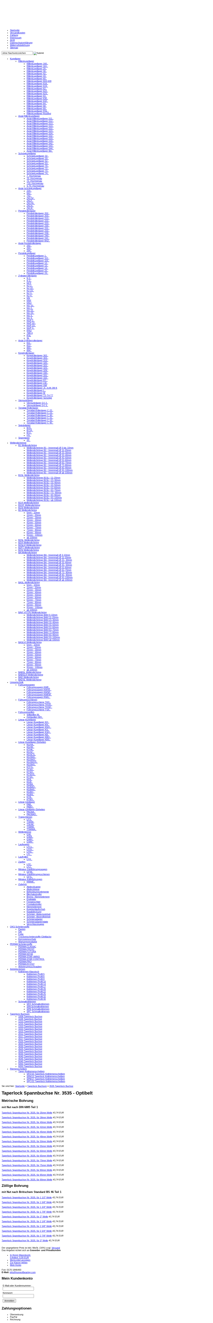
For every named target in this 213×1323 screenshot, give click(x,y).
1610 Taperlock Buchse (30, 1029)
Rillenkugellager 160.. (37, 63)
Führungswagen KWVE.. (39, 689)
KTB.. (29, 797)
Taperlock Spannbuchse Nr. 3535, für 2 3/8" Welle (27, 1226)
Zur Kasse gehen (18, 1262)
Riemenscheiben (18, 1069)
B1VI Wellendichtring (28, 502)
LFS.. (29, 819)
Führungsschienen (27, 699)
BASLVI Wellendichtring (30, 642)
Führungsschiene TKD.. (39, 702)
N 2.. (29, 278)
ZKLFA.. (31, 203)
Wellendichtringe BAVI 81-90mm (43, 635)
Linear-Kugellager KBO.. (39, 737)
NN (28, 298)
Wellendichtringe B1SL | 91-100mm (44, 497)
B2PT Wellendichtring (29, 547)
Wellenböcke (24, 832)
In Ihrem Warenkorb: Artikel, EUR (20, 1256)
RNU (29, 330)
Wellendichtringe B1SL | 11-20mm (43, 477)
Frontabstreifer (34, 904)
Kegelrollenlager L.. (36, 390)
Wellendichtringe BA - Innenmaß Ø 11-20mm (49, 557)
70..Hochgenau (34, 178)
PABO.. (30, 807)
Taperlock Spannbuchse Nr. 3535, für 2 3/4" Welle (27, 1231)
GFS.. (30, 876)
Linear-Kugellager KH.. (38, 722)
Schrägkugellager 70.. (38, 166)
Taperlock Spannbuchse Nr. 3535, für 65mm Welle (27, 1155)
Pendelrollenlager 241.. (38, 238)
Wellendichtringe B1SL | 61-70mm (44, 490)
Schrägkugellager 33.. (38, 158)
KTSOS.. (31, 774)
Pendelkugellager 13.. (37, 265)
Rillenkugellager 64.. (37, 103)
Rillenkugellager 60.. (37, 78)
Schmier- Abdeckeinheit (38, 914)
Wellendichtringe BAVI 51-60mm (43, 627)
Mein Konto (15, 1265)
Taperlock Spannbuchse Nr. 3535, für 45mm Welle (27, 1132)
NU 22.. (30, 310)
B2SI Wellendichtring (28, 550)
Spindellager (24, 425)
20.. (28, 440)
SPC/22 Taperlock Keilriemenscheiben (46, 1081)
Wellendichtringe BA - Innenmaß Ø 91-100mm (50, 577)
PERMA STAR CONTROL (31, 959)
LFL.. (29, 854)
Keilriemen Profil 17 (36, 986)
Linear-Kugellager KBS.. (39, 739)
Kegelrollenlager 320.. (37, 363)
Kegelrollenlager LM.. (37, 383)
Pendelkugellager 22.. (37, 270)
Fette (21, 934)
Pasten (21, 929)
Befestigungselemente (38, 891)
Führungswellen (26, 712)
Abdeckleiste (33, 889)
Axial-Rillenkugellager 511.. (40, 118)
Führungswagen (26, 684)
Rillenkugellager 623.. (37, 93)
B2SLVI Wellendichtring (29, 545)
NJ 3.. (30, 293)
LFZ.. (29, 867)
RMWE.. (31, 881)
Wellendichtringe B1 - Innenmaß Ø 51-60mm (49, 460)
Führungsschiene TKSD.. (39, 707)
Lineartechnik (17, 682)
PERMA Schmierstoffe (21, 944)
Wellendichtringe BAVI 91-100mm (43, 637)
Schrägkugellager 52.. (38, 161)
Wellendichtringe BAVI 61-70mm (43, 630)
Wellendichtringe (18, 442)
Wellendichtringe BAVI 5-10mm (42, 615)
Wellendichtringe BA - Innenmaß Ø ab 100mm (49, 580)
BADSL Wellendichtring (29, 679)
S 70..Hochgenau (35, 186)
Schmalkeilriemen (27, 1001)
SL (28, 338)
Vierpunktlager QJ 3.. (37, 405)
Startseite (15, 30)
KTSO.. (30, 772)
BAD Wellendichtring (28, 677)
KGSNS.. (31, 764)
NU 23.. (30, 313)
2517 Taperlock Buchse (30, 1039)
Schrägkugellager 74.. (38, 173)
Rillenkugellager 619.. (37, 86)
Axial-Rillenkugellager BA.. (40, 151)
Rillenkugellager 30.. (37, 71)
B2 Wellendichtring (27, 510)
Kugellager (15, 58)
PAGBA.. (31, 812)
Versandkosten (17, 32)
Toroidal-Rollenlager (28, 408)
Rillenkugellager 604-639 (39, 81)
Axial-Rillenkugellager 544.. (40, 148)
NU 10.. (30, 305)
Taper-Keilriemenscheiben (31, 1071)
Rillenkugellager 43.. (37, 76)
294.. (29, 250)
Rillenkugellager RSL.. (38, 111)
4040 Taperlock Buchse (30, 1056)
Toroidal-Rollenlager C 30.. (40, 415)
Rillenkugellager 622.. (37, 91)
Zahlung (14, 35)
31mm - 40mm (34, 520)
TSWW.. (31, 827)
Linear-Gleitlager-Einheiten (31, 809)
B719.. (30, 430)
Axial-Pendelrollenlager (29, 243)
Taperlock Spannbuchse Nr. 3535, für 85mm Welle (27, 1175)
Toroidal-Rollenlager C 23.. (40, 413)
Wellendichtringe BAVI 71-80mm (43, 632)
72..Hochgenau (34, 181)
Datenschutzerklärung (21, 42)
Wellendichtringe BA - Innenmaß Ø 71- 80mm (49, 572)
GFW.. (30, 871)
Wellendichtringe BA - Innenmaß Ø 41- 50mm (49, 565)
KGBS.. (30, 794)
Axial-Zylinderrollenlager (30, 340)
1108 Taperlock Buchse (30, 1019)
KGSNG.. (31, 757)
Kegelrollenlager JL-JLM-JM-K (42, 388)
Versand (56, 1248)
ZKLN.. (30, 206)
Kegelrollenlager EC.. (37, 380)
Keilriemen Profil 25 (36, 994)
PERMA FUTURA (27, 951)
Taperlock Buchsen (20, 1014)
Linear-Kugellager (27, 719)
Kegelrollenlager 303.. (37, 358)
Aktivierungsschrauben (30, 966)
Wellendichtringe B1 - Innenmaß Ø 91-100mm (50, 470)
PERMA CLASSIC (27, 946)
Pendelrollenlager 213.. (38, 218)
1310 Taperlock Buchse (30, 1026)
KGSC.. (30, 752)
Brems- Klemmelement (38, 896)
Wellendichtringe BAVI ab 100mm (43, 640)
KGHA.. (30, 744)
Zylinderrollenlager (27, 275)
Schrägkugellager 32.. (38, 156)
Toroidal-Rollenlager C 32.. (40, 420)
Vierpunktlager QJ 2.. (37, 403)
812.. (29, 345)
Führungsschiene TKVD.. (39, 704)
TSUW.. (30, 824)
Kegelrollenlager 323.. (37, 368)
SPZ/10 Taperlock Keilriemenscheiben (46, 1074)
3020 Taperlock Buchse (30, 1044)
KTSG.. (30, 769)
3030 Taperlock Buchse (30, 1046)
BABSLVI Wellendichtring (30, 674)
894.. (29, 350)
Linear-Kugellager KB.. (38, 734)
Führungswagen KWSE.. (39, 692)
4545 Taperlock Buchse (30, 1059)
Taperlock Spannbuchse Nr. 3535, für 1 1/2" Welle (27, 1197)
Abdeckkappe (34, 886)
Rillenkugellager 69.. (37, 108)
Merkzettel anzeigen (20, 1260)
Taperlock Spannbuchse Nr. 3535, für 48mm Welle (27, 1136)
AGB (12, 40)
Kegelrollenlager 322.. (37, 365)
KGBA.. (30, 784)
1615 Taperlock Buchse (30, 1031)
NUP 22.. (31, 323)
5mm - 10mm (33, 512)
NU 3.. (30, 315)
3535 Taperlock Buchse (30, 1051)
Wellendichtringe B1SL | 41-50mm (44, 485)
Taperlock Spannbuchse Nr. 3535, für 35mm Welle (27, 1112)
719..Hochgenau (35, 183)
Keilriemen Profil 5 (36, 974)
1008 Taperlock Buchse (30, 1016)
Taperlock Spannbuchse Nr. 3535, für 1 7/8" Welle (27, 1212)
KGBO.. (31, 792)
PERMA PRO (25, 961)
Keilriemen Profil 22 (36, 991)
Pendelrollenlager (27, 211)
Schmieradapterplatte (37, 921)
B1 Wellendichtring (27, 445)
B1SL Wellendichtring (29, 475)
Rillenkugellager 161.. (37, 66)
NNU (29, 303)
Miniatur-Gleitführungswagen (32, 869)
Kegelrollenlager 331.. (37, 375)
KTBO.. (30, 799)
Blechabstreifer (34, 894)
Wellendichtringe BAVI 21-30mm (43, 620)
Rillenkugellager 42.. (37, 73)
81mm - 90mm (34, 532)
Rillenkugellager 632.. (37, 101)
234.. (29, 191)
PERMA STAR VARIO (29, 956)
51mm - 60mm (34, 525)
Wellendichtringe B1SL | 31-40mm (44, 482)
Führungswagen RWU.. (38, 697)
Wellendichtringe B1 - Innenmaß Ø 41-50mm (49, 457)
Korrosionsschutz (27, 939)
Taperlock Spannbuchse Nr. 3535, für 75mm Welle (27, 1165)
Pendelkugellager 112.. (38, 258)
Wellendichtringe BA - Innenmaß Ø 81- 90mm (49, 575)
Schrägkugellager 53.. (38, 163)
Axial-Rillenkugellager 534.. (40, 141)
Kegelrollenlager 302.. (37, 355)
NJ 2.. (30, 285)
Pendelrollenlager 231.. (38, 228)
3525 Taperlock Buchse (30, 1049)
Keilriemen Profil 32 (36, 996)
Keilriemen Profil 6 (36, 976)
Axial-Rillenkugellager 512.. (40, 121)
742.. (29, 196)
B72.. (29, 433)
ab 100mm (32, 537)
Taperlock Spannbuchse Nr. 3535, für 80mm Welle (27, 1170)
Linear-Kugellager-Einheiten (32, 742)
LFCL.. (30, 847)
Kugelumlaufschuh (36, 909)
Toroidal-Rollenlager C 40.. (40, 423)
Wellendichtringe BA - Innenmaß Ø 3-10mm (48, 555)
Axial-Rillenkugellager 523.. (40, 131)
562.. (29, 193)
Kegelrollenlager (26, 353)
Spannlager (24, 437)
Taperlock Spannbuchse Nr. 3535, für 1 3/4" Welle (27, 1207)
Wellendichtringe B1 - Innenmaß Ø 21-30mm (49, 452)
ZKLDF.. (31, 198)
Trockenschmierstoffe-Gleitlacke (34, 936)
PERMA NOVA (25, 954)
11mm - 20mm (34, 515)
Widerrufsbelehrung (20, 45)
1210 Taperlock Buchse (30, 1021)
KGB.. (30, 782)
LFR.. (29, 859)
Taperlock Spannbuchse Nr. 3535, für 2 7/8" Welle (27, 1235)
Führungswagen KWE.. (38, 687)
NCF (29, 283)
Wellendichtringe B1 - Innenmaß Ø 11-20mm (49, 450)
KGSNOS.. (32, 762)
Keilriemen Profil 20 (36, 989)
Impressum (15, 37)
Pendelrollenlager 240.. (38, 235)
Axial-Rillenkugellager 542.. (40, 143)
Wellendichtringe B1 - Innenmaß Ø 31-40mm (49, 455)
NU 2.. (30, 308)
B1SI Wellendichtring (28, 507)
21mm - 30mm (34, 517)
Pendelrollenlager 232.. (38, 230)
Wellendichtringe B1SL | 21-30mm (44, 480)
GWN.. (30, 842)
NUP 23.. (31, 325)
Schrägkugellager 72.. (38, 168)
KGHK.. (30, 747)
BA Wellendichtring (27, 552)
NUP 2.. (31, 320)
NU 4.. (30, 318)
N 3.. (29, 280)
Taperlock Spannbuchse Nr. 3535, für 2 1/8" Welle (27, 1221)
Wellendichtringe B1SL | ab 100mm (44, 500)
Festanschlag (33, 901)
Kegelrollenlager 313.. (37, 360)
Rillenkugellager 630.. (37, 98)
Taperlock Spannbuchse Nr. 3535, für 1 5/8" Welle (27, 1202)
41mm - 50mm (34, 522)
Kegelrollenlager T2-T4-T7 (40, 395)
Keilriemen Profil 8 (36, 979)
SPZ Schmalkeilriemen (38, 1004)
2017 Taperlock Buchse (30, 1036)
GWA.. (30, 837)
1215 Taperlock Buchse (30, 1024)
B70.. (29, 428)
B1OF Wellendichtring (29, 505)
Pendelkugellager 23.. (37, 273)
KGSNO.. (31, 759)
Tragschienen (25, 817)
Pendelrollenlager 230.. (38, 225)
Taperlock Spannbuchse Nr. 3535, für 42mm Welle (27, 1127)
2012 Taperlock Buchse (30, 1034)
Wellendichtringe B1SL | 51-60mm (44, 487)
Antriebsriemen (17, 969)
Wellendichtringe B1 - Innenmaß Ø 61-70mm (49, 462)
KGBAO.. (31, 787)
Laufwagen (23, 844)
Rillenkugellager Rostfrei (39, 113)
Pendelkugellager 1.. (37, 255)
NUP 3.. (31, 328)
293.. (29, 248)
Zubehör (22, 884)
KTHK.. (30, 749)
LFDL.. (30, 849)
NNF (29, 300)
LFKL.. (30, 852)
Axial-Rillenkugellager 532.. (40, 136)
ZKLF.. (30, 201)
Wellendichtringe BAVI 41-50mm (43, 625)
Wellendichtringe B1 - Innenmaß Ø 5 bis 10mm (50, 447)
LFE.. (29, 864)
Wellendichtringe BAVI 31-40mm (43, 622)
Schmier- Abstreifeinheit (38, 916)
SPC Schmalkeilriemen (38, 1011)
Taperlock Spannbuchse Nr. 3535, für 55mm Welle (27, 1146)
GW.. (29, 834)
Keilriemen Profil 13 (36, 984)
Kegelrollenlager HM (37, 385)
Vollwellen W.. (33, 714)
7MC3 (30, 333)
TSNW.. (30, 822)
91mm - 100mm (34, 535)
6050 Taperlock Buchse (30, 1066)
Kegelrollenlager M (36, 393)
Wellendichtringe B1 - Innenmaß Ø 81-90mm (49, 467)
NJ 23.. (30, 290)
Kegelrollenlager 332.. (37, 378)
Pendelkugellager (27, 253)
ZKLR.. (30, 208)
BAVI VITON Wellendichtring (32, 612)
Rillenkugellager (26, 61)
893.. (29, 348)
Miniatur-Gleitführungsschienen (34, 874)
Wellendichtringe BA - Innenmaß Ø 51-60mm (49, 567)
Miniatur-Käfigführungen (30, 879)
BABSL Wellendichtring (29, 672)
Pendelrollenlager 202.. (38, 213)
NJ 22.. (30, 288)
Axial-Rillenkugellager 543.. (40, 146)
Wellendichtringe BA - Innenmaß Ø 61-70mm (49, 570)
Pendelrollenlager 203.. (38, 216)
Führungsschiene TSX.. (39, 709)
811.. (29, 343)
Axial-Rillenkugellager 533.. (40, 138)
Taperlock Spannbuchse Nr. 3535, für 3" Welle (25, 1240)
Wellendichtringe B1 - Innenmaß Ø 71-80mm (49, 465)
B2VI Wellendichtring (28, 542)
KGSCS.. (31, 754)
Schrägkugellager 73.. (38, 171)
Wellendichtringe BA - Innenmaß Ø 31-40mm (49, 562)
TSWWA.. (31, 829)
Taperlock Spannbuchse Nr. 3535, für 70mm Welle (27, 1160)
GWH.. (30, 839)
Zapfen (21, 862)
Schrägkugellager (27, 153)
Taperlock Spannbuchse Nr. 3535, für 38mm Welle (27, 1117)
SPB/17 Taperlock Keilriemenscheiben (46, 1079)
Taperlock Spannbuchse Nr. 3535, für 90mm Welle (27, 1179)
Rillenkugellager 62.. (37, 88)
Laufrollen (23, 857)
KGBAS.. (31, 789)
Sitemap (14, 47)
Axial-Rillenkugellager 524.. (40, 133)
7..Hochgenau (34, 176)
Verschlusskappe (35, 924)
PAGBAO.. (32, 814)
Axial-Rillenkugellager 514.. (40, 126)
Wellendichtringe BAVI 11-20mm (42, 617)
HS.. (29, 435)
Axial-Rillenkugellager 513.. (40, 123)
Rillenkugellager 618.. (37, 83)
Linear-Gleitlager (26, 802)
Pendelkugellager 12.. (37, 263)
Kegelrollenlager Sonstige (39, 398)
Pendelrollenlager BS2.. (38, 240)
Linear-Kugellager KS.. (38, 729)
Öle (20, 931)
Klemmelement (34, 906)
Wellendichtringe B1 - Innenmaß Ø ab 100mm (49, 472)
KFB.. (29, 779)
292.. (29, 245)
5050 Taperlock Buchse (30, 1064)
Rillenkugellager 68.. (37, 106)
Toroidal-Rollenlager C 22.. (40, 410)
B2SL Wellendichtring (29, 540)
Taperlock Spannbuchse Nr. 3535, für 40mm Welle (27, 1122)
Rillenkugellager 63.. (37, 96)
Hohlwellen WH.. (35, 717)
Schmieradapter (35, 919)
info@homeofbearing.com (23, 1272)
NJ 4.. (30, 295)
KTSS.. (30, 777)
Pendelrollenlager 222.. (38, 220)
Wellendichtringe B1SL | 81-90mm (44, 495)
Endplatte (31, 899)
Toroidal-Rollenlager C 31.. (40, 418)
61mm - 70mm (34, 527)
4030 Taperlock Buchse (30, 1054)
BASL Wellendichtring (29, 582)
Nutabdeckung (34, 911)
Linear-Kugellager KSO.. (39, 732)
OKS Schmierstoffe (19, 926)
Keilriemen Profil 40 (36, 999)
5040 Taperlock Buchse (30, 1061)
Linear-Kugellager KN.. (38, 724)
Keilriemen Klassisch (28, 971)
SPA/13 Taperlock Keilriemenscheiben (46, 1076)
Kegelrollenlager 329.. (37, 370)
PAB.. (29, 804)
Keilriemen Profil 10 (36, 981)
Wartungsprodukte (27, 941)
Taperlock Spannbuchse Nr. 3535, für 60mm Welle (27, 1151)
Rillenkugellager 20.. (37, 68)
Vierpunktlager (25, 400)
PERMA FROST (26, 949)
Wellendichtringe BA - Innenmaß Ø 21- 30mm (49, 560)
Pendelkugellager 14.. (37, 268)
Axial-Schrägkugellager (30, 188)
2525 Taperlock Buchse (30, 1041)
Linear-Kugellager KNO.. (39, 727)
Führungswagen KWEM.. (39, 694)
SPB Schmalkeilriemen (38, 1009)
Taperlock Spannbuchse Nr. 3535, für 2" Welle (25, 1216)
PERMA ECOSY (26, 964)
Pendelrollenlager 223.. (38, 223)
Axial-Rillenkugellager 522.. (40, 128)
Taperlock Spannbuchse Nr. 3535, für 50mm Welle (27, 1141)
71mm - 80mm (34, 530)
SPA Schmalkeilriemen (38, 1006)
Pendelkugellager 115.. (38, 260)
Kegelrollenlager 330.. (37, 373)
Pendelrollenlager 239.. (38, 233)
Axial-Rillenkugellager (29, 116)
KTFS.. (30, 767)
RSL (29, 335)
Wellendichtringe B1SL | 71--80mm (44, 492)
